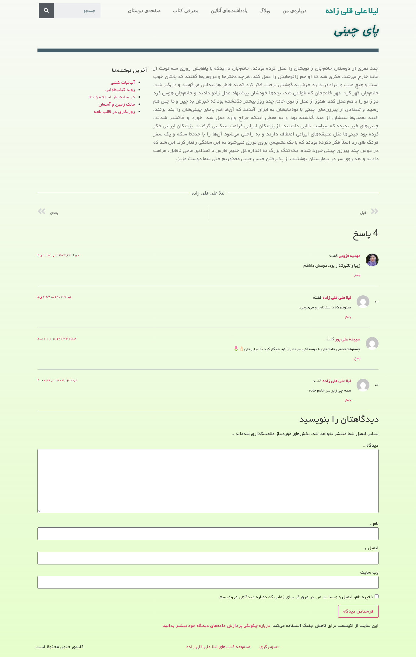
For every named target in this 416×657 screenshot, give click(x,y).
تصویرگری (269, 647)
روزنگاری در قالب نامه (114, 111)
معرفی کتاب (186, 10)
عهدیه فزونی (349, 255)
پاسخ (357, 275)
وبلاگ (264, 10)
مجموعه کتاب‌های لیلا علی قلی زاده (218, 647)
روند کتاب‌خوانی (120, 89)
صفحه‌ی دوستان (144, 10)
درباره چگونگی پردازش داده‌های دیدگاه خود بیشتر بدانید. (215, 625)
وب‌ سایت (369, 572)
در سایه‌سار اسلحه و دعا (112, 97)
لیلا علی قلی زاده (352, 11)
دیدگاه (371, 445)
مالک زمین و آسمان (117, 104)
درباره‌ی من (294, 10)
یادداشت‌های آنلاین (229, 10)
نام (374, 523)
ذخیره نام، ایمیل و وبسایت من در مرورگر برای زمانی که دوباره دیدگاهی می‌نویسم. (295, 597)
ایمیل (372, 548)
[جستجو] (46, 10)
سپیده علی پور (347, 339)
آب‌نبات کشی (123, 82)
